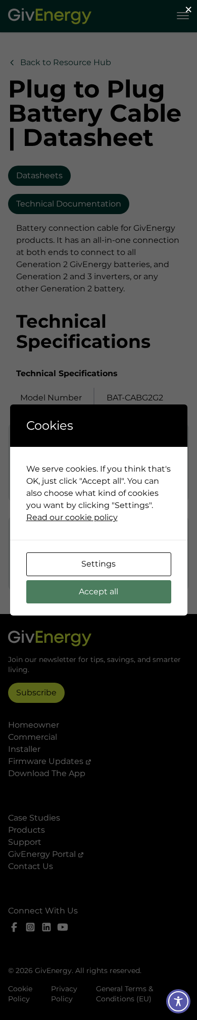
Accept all (98, 591)
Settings (98, 564)
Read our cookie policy (72, 517)
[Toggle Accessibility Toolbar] (178, 1001)
